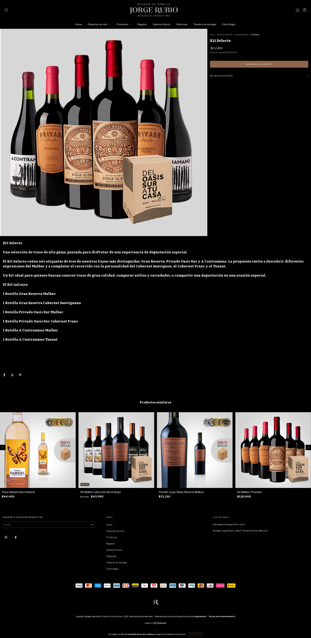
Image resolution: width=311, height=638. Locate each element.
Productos (123, 24)
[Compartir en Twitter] (12, 375)
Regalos (142, 24)
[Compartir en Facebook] (4, 375)
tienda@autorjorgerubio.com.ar (229, 524)
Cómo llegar (229, 24)
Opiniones (182, 24)
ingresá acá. (200, 616)
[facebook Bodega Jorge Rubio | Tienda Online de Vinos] (15, 537)
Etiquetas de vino (98, 24)
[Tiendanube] (155, 623)
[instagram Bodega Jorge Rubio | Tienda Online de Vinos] (6, 537)
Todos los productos (224, 34)
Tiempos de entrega (204, 24)
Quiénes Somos (161, 24)
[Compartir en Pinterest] (20, 375)
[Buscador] (6, 10)
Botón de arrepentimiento (222, 616)
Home (78, 24)
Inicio (212, 34)
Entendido (195, 634)
